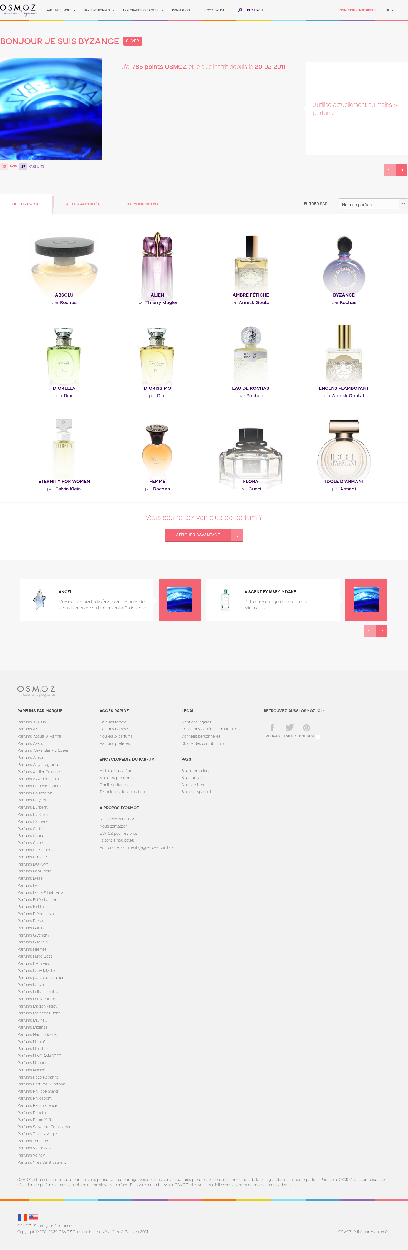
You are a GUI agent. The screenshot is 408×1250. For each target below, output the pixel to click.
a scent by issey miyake (270, 591)
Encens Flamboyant (344, 388)
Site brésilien (193, 784)
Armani (344, 488)
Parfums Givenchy (33, 935)
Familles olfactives (116, 784)
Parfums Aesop (30, 743)
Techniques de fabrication (122, 791)
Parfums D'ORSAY (32, 864)
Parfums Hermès (32, 949)
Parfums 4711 (28, 729)
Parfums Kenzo (30, 984)
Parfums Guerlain (32, 942)
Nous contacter (113, 826)
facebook (272, 736)
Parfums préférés (115, 743)
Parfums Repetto (32, 1112)
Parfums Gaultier (32, 927)
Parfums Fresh (30, 920)
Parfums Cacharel (33, 821)
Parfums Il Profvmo (33, 963)
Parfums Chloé (30, 842)
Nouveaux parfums (116, 736)
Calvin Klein (64, 488)
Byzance (344, 295)
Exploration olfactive (141, 10)
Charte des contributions (203, 743)
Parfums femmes (59, 10)
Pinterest (306, 736)
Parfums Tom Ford (33, 1140)
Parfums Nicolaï (31, 1041)
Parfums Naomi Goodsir (38, 1034)
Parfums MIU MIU (32, 1020)
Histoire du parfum (116, 770)
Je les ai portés (83, 204)
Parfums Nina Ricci (33, 1048)
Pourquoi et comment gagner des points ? (136, 847)
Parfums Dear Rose (34, 871)
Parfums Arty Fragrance (38, 764)
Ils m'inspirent (142, 204)
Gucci (250, 488)
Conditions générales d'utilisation (211, 729)
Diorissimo (157, 388)
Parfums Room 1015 (34, 1119)
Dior (64, 395)
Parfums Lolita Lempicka (38, 991)
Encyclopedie (214, 10)
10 (4, 166)
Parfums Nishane (32, 1062)
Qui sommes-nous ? (117, 818)
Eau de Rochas (250, 388)
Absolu (64, 295)
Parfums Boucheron (34, 793)
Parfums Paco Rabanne (38, 1077)
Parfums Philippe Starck (38, 1091)
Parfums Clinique (32, 856)
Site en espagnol (196, 791)
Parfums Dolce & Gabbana (40, 892)
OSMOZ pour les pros (118, 833)
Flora (250, 481)
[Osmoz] (18, 10)
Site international (196, 770)
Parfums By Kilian (32, 814)
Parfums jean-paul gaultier (40, 977)
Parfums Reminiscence (37, 1105)
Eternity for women (64, 481)
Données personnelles (201, 736)
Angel (65, 591)
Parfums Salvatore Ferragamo (43, 1126)
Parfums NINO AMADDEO (39, 1055)
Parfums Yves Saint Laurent (41, 1162)
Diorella (64, 388)
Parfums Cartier (31, 828)
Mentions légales (196, 722)
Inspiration (181, 10)
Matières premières (117, 777)
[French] (23, 1217)
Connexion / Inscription (357, 10)
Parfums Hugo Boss (34, 956)
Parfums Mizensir (32, 1027)
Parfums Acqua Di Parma (39, 736)
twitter (290, 736)
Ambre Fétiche (251, 295)
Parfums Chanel (31, 835)
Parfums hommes (97, 10)
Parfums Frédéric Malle (37, 913)
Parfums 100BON (32, 722)
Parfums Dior (28, 885)
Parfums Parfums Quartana (41, 1084)
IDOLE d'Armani (344, 481)
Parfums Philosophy (34, 1098)
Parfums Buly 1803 (33, 800)
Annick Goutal (251, 302)
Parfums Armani (31, 757)
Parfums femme (113, 722)
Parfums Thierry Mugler (37, 1133)
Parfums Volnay (31, 1155)
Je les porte (26, 204)
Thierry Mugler (157, 302)
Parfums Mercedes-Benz (38, 1013)
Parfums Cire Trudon (35, 849)
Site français (192, 777)
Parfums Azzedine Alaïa (38, 778)
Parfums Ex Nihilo (32, 906)
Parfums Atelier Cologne (38, 771)
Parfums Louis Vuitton (36, 998)
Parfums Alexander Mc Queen (43, 750)
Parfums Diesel (30, 878)
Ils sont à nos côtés (117, 840)
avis (13, 166)
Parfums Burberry (32, 807)
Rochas (64, 302)
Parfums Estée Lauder (36, 899)
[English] (34, 1217)
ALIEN (157, 295)
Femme (157, 481)
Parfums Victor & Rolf (35, 1147)
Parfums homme (114, 729)
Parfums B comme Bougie (39, 785)
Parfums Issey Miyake (36, 970)
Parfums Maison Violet (37, 1006)
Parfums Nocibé (31, 1069)
